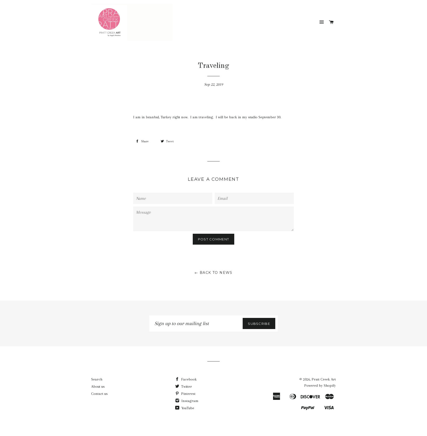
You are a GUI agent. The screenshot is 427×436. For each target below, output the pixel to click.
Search (96, 379)
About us (98, 386)
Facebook (188, 379)
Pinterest (187, 393)
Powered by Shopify (320, 385)
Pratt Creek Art (324, 379)
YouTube (187, 408)
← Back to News (213, 272)
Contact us (99, 393)
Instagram (189, 401)
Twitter (186, 386)
